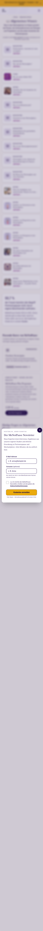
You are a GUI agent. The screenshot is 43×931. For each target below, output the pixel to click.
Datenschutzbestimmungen (19, 486)
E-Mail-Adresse (11, 456)
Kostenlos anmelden (21, 492)
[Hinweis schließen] (39, 430)
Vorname (13, 466)
